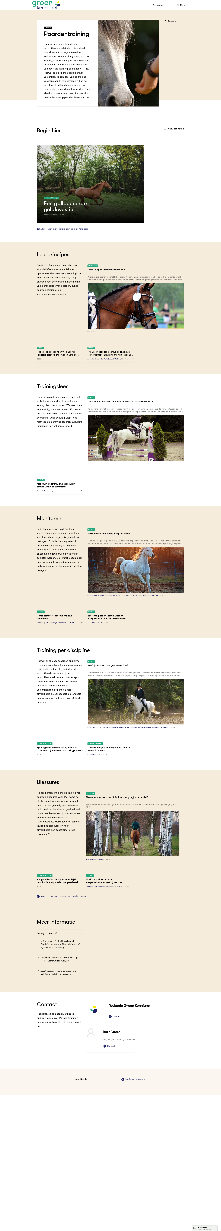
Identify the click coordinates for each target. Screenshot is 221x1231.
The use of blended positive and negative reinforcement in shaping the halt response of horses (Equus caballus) (109, 354)
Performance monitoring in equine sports (108, 533)
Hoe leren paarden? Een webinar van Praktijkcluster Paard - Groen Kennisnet (57, 353)
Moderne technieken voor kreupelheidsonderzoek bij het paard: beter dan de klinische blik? (105, 882)
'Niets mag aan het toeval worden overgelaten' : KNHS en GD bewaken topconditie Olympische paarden (106, 618)
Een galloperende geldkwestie (65, 206)
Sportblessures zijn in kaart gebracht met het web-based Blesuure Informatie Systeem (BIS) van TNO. (131, 805)
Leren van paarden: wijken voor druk (106, 269)
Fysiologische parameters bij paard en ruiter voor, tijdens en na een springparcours (60, 749)
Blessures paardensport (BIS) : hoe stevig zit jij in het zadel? (117, 797)
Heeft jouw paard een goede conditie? (107, 665)
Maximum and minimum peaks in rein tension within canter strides (56, 485)
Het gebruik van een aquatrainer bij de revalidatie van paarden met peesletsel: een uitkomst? (57, 882)
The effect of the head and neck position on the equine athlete (120, 401)
